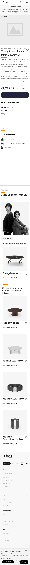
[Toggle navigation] (26, 2)
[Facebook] (18, 464)
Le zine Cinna (6, 483)
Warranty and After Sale (9, 537)
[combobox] (26, 550)
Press (4, 515)
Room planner (7, 502)
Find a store (15, 95)
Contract (5, 524)
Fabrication (6, 477)
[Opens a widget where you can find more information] (24, 562)
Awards (5, 490)
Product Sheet (10, 139)
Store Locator (6, 533)
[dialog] (15, 557)
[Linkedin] (22, 464)
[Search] (23, 2)
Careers (5, 518)
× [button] (28, 550)
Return (5, 17)
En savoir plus (15, 557)
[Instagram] (13, 464)
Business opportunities (9, 521)
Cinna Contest (7, 486)
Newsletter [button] (7, 463)
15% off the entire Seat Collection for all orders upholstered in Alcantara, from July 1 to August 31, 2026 (15, 11)
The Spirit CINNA (7, 474)
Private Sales (6, 540)
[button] (15, 559)
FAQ (4, 499)
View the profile (7, 238)
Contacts (5, 505)
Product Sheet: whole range (15, 143)
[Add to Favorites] (27, 49)
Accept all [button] (8, 562)
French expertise (7, 480)
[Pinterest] (27, 464)
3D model (8, 147)
